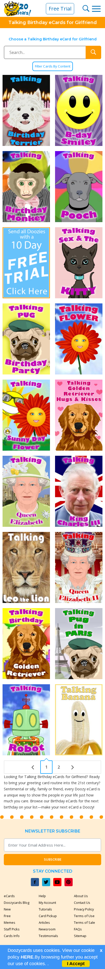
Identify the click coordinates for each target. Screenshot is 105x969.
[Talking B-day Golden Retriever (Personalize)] (26, 643)
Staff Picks (12, 929)
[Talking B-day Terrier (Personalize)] (26, 110)
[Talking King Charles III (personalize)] (78, 491)
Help (42, 896)
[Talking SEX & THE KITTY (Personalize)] (78, 262)
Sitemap (80, 936)
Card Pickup (48, 916)
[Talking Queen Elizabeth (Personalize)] (26, 491)
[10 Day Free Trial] (26, 262)
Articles (44, 922)
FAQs (78, 929)
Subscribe (52, 859)
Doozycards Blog (16, 902)
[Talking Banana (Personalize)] (78, 719)
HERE (27, 957)
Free (7, 916)
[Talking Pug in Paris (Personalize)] (78, 643)
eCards (9, 896)
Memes (9, 922)
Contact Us (82, 902)
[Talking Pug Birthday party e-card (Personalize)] (26, 338)
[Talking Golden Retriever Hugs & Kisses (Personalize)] (78, 415)
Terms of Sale (84, 922)
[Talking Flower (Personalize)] (78, 338)
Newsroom (47, 929)
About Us (81, 896)
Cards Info (12, 936)
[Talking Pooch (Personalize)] (78, 186)
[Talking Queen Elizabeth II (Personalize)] (78, 567)
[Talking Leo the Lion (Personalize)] (26, 567)
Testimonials (48, 936)
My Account (47, 902)
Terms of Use (84, 916)
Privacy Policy (84, 909)
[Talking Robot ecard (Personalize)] (26, 719)
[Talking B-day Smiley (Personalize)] (78, 110)
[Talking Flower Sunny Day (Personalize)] (26, 415)
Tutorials (45, 909)
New (7, 909)
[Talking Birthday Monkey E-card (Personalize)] (26, 186)
